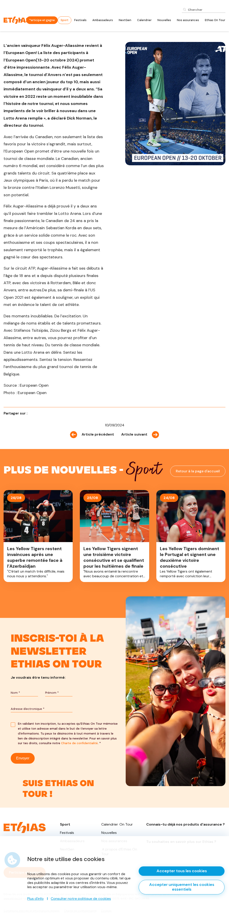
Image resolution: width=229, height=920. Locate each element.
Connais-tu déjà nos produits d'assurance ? (185, 825)
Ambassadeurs (102, 20)
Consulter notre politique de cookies (81, 898)
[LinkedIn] (39, 413)
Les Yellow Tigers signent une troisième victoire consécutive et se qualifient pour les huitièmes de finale (114, 536)
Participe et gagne (42, 20)
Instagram (65, 789)
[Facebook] (32, 413)
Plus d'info (35, 898)
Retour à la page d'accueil (198, 471)
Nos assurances (188, 20)
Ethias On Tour (215, 20)
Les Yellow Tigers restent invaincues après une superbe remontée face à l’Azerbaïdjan (38, 536)
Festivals (80, 20)
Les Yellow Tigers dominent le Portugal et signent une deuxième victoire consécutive (190, 536)
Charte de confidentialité (79, 743)
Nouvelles (164, 20)
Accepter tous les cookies (182, 871)
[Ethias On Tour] (17, 19)
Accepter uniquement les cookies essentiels (181, 887)
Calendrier (144, 20)
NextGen (125, 20)
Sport (64, 20)
